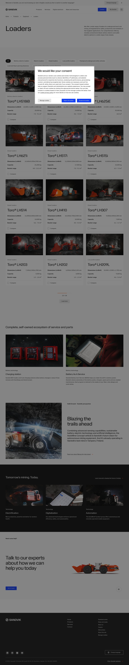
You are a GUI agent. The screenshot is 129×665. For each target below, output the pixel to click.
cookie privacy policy (46, 93)
